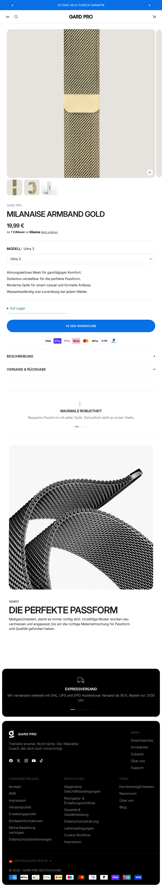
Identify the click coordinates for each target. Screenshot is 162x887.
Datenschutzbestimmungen (30, 839)
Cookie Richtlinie (77, 835)
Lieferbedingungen (79, 828)
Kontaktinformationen (26, 821)
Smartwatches (142, 740)
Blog (123, 807)
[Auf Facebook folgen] (11, 761)
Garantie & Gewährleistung (76, 812)
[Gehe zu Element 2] (32, 187)
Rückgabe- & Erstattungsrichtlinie (79, 800)
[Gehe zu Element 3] (49, 187)
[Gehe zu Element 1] (14, 187)
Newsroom (128, 793)
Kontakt (15, 787)
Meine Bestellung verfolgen (22, 830)
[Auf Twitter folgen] (18, 761)
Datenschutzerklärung (81, 821)
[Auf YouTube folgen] (34, 761)
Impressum (17, 800)
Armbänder (139, 747)
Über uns (138, 761)
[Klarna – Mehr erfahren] (35, 232)
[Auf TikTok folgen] (41, 761)
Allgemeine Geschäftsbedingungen (82, 789)
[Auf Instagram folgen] (26, 761)
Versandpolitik (20, 807)
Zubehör (137, 754)
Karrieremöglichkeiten (136, 787)
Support (137, 768)
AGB (12, 793)
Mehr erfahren (49, 232)
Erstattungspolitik (22, 814)
